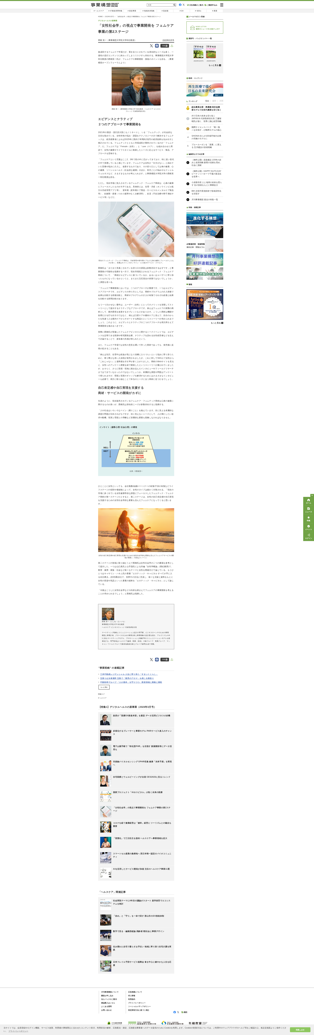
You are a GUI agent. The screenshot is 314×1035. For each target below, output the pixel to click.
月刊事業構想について (110, 992)
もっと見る (104, 687)
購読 (185, 1012)
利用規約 (131, 999)
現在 (207, 101)
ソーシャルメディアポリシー (139, 1006)
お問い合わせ (106, 1010)
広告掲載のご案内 (196, 5)
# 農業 (214, 11)
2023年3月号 (109, 16)
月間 (221, 101)
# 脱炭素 (165, 11)
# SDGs (198, 11)
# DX (182, 11)
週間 (214, 101)
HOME (100, 16)
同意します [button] (300, 1030)
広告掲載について (135, 992)
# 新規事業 (132, 11)
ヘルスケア (102, 698)
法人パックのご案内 (109, 999)
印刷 (163, 46)
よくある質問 (106, 1006)
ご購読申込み (212, 5)
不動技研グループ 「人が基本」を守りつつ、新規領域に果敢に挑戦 (131, 682)
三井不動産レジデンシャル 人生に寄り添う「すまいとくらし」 (129, 674)
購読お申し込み (107, 995)
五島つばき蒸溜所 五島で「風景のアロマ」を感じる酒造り (127, 678)
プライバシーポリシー (137, 1003)
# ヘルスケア (99, 11)
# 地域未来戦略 (149, 11)
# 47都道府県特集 (115, 11)
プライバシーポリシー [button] (18, 1031)
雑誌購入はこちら (108, 1003)
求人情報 (131, 995)
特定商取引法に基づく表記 (138, 1010)
